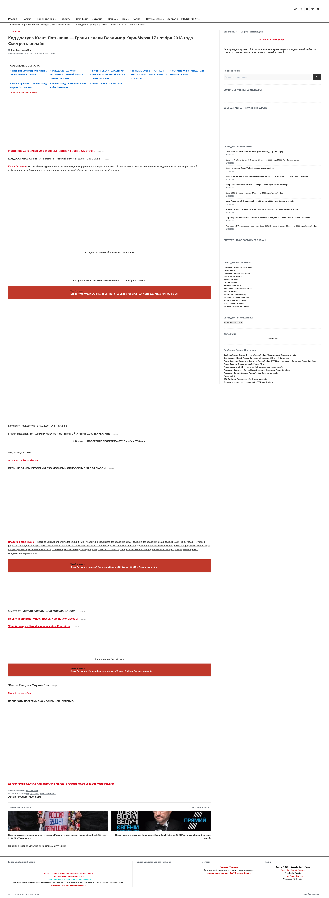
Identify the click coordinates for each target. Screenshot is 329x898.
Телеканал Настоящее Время (237, 273)
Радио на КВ (229, 270)
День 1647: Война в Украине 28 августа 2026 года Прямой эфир (255, 152)
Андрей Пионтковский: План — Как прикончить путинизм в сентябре (257, 185)
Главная (14, 24)
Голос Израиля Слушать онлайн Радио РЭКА (244, 364)
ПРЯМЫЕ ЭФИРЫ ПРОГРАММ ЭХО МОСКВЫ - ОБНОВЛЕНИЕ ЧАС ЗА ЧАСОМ (149, 75)
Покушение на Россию (234, 303)
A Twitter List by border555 (23, 460)
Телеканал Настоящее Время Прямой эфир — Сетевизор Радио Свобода (257, 370)
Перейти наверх (311, 894)
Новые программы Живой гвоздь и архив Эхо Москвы (43, 618)
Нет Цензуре (154, 19)
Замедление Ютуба (232, 285)
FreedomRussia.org (21, 50)
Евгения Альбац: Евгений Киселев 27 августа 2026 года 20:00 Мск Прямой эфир (262, 160)
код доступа (32, 794)
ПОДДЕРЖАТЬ (190, 19)
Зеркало (172, 19)
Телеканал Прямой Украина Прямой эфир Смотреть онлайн (251, 373)
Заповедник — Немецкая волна (238, 288)
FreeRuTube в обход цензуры (272, 40)
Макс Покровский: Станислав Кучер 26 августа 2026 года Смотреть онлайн (260, 201)
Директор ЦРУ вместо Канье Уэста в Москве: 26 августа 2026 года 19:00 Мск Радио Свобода (268, 218)
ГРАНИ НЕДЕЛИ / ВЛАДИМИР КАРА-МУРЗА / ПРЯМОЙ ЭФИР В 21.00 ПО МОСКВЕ (107, 75)
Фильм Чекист (230, 291)
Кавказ (27, 19)
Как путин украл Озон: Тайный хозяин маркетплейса (250, 168)
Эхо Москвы (34, 24)
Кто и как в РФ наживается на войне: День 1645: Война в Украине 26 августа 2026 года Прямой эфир (272, 226)
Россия (12, 19)
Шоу (124, 19)
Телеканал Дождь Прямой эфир (238, 267)
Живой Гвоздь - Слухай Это (107, 83)
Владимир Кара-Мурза (21, 542)
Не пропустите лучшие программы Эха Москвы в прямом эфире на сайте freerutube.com (61, 784)
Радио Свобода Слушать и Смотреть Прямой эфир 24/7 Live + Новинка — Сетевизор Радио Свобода (270, 361)
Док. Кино (82, 19)
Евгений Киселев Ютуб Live (236, 306)
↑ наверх (100, 151)
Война (112, 19)
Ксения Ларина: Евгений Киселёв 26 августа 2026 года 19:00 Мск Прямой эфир (262, 209)
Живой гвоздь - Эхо (19, 693)
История (97, 19)
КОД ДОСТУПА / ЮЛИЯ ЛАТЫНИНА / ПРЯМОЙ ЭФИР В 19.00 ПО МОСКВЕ (67, 75)
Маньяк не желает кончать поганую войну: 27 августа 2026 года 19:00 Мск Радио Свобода (267, 176)
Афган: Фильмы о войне (235, 300)
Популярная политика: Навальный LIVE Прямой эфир (248, 382)
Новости (65, 19)
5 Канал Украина (231, 279)
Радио (136, 19)
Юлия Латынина (17, 166)
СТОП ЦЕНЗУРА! (231, 282)
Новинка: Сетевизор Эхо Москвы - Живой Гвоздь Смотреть (51, 150)
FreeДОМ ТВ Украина (233, 276)
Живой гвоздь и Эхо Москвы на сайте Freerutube (39, 626)
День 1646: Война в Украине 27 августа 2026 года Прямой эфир (255, 193)
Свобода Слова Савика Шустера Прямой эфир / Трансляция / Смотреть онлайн (260, 355)
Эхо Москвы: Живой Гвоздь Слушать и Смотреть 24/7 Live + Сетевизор (256, 358)
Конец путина (45, 19)
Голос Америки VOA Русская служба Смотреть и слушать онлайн (253, 367)
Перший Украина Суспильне (236, 297)
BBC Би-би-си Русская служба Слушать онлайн (245, 379)
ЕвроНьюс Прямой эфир (235, 294)
